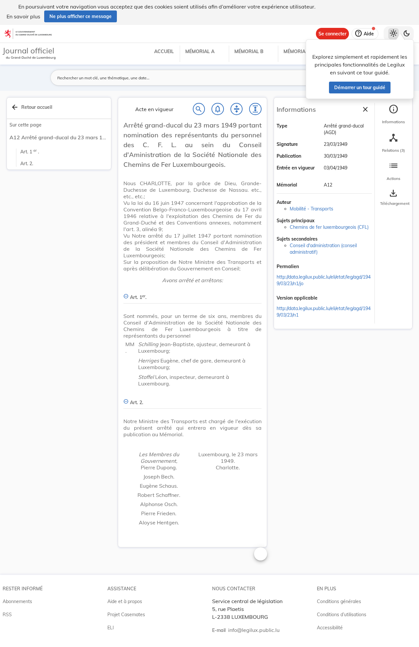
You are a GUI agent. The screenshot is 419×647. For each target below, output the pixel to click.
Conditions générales (339, 601)
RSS (7, 615)
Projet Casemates (126, 615)
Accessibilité (330, 628)
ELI (110, 628)
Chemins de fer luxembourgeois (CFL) (329, 227)
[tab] (393, 114)
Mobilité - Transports (311, 209)
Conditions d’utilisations (341, 615)
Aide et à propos (124, 601)
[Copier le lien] (308, 267)
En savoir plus (23, 16)
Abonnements (17, 601)
